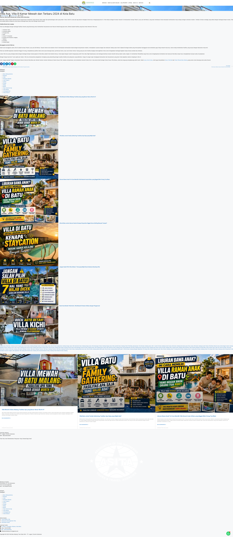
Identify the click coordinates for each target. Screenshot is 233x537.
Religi (4, 84)
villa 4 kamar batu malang (176, 347)
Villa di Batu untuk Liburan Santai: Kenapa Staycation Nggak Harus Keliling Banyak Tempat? (83, 223)
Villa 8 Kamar (186, 347)
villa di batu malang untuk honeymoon (221, 349)
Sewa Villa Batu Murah (211, 346)
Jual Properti (123, 2)
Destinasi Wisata (7, 78)
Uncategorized (6, 91)
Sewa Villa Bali (168, 60)
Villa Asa (217, 347)
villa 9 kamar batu (210, 347)
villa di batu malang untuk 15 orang (169, 349)
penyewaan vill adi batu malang (140, 346)
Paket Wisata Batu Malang (181, 60)
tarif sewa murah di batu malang (161, 347)
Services (141, 2)
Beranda (104, 2)
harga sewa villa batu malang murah (9, 346)
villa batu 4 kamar (4, 349)
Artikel (130, 2)
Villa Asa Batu (223, 347)
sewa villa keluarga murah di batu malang (81, 347)
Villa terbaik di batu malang (60, 350)
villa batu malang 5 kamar (37, 349)
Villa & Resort (86, 9)
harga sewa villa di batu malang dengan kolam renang (31, 346)
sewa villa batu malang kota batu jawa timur (180, 346)
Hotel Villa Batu (129, 346)
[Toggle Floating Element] (228, 533)
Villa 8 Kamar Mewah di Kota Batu (197, 347)
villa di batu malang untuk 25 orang (203, 349)
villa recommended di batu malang (45, 350)
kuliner (4, 81)
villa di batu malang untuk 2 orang (186, 349)
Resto (4, 86)
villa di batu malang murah (153, 349)
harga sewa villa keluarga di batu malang (96, 346)
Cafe (4, 77)
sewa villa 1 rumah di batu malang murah (159, 346)
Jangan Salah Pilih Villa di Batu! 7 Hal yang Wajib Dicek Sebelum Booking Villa (79, 267)
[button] (149, 3)
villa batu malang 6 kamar (49, 349)
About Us (135, 2)
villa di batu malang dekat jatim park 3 (114, 349)
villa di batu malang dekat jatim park (96, 349)
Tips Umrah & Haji (7, 88)
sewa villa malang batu (97, 347)
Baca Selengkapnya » (6, 418)
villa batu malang (13, 349)
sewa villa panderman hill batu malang (129, 347)
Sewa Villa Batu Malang (113, 2)
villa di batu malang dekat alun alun (78, 349)
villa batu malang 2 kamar (24, 349)
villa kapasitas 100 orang (18, 350)
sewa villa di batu (148, 60)
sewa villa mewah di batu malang (111, 347)
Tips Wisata (6, 89)
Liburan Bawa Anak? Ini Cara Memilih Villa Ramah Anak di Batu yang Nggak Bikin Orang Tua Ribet (84, 179)
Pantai (4, 83)
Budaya (5, 75)
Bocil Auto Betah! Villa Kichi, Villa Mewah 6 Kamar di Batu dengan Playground (79, 305)
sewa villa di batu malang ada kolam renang (35, 347)
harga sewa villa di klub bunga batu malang (55, 346)
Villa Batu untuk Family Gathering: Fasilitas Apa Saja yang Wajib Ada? (77, 135)
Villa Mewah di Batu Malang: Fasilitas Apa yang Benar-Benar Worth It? (77, 96)
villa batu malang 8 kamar (62, 349)
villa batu (229, 347)
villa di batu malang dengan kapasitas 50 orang (135, 349)
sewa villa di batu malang (17, 347)
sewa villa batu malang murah (198, 346)
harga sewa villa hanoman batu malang (76, 346)
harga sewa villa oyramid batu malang (115, 346)
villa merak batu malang (30, 350)
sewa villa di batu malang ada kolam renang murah (58, 347)
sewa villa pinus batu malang (146, 347)
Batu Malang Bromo (8, 74)
